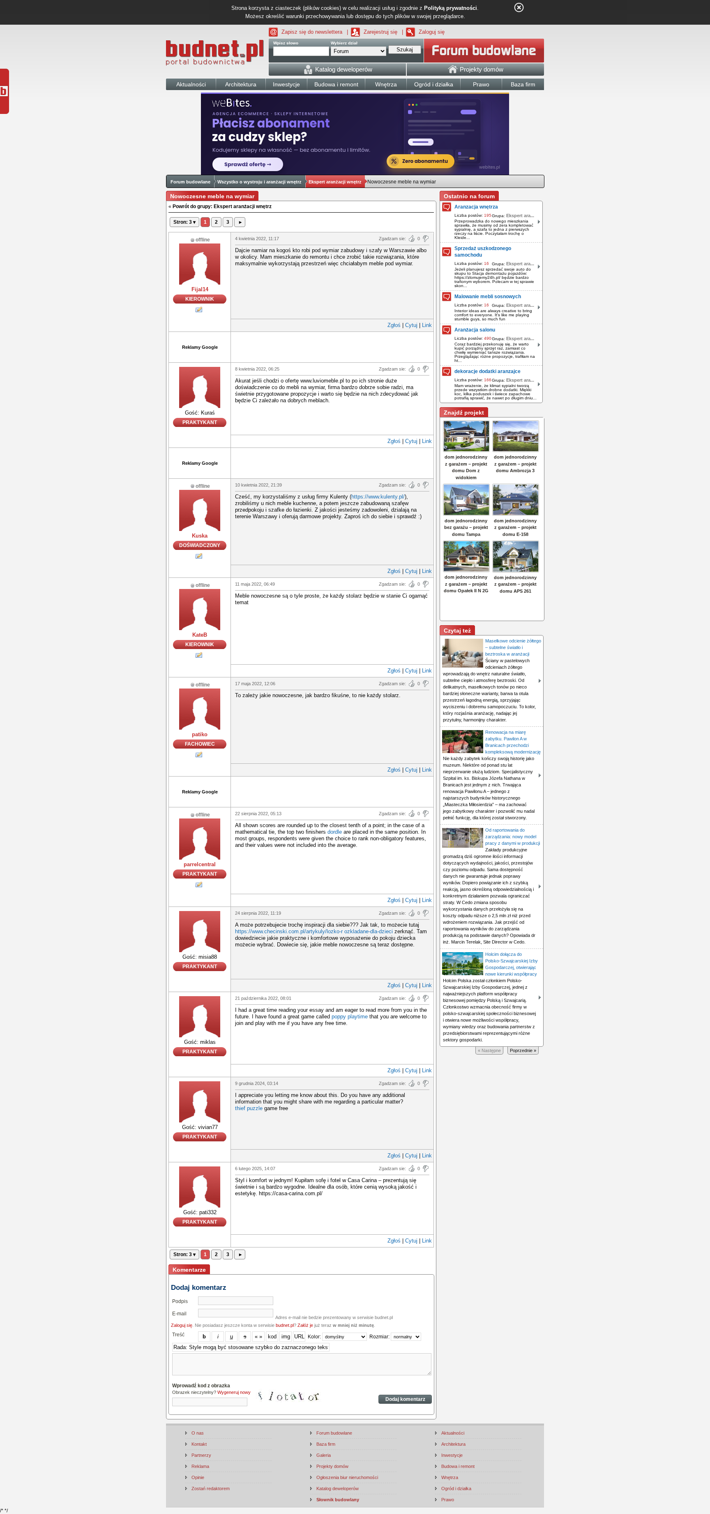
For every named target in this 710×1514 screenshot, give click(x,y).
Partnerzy (201, 1455)
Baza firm (325, 1444)
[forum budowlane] (484, 51)
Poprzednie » (523, 1050)
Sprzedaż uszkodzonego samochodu (482, 252)
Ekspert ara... (520, 215)
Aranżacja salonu (474, 330)
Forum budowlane (190, 181)
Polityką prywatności (450, 8)
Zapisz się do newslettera (311, 32)
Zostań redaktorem (210, 1488)
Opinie (197, 1477)
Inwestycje (452, 1455)
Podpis (180, 1301)
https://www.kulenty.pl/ (378, 497)
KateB (199, 635)
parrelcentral (200, 864)
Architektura (453, 1444)
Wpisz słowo (285, 43)
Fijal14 (199, 289)
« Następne (489, 1050)
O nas (197, 1433)
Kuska (199, 536)
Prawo (447, 1499)
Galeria (323, 1455)
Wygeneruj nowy (234, 1392)
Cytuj (411, 325)
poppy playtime (350, 1016)
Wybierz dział (344, 43)
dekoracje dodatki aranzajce (487, 371)
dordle (334, 832)
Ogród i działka (456, 1488)
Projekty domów (332, 1466)
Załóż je (305, 1325)
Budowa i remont (458, 1466)
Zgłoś (394, 325)
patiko (199, 734)
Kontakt (199, 1444)
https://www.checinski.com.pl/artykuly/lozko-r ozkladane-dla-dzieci (314, 931)
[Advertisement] (332, 346)
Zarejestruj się (380, 32)
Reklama (200, 1466)
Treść (178, 1335)
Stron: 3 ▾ (184, 222)
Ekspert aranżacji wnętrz (335, 181)
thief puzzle (249, 1108)
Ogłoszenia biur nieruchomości (347, 1477)
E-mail (179, 1314)
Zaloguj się (432, 32)
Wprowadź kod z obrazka (201, 1386)
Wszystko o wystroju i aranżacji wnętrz (259, 181)
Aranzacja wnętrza (476, 207)
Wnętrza (449, 1477)
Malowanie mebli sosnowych (487, 296)
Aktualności (452, 1433)
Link (427, 325)
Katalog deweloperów (337, 1488)
